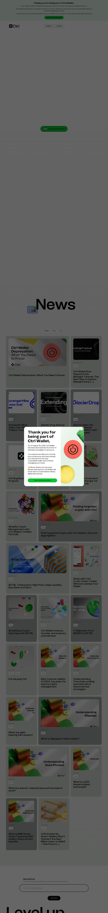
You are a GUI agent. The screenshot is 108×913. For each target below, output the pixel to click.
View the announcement (42, 480)
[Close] (81, 429)
